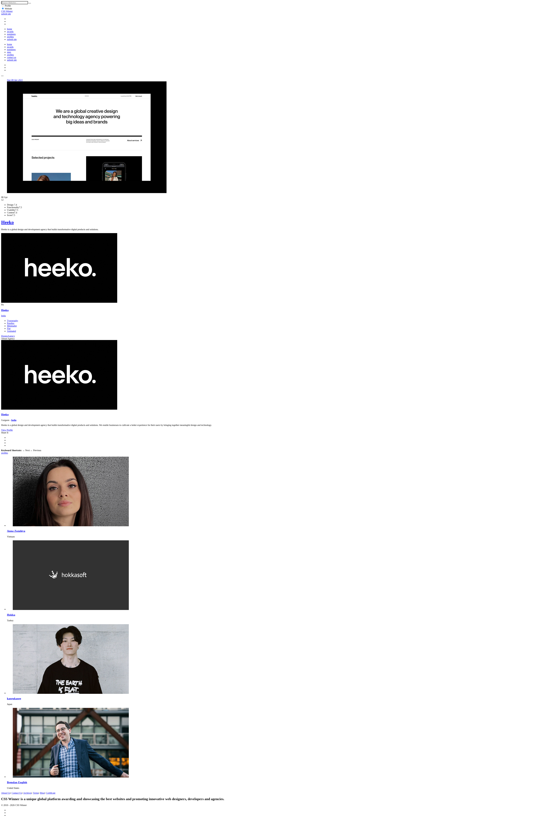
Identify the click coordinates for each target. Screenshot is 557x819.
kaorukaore (14, 698)
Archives (27, 793)
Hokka (11, 614)
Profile (8, 5)
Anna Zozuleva (16, 531)
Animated (11, 331)
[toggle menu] (2, 75)
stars (9, 52)
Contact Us (17, 793)
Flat (8, 328)
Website (8, 8)
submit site (6, 14)
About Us (5, 793)
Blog (42, 793)
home (9, 29)
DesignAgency (8, 336)
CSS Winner (7, 11)
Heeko (7, 222)
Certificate (50, 793)
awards (10, 31)
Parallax (10, 323)
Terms (36, 793)
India (3, 315)
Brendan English (17, 782)
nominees (11, 34)
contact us (11, 57)
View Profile (7, 430)
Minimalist (12, 326)
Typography (12, 320)
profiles (10, 37)
